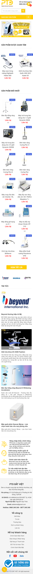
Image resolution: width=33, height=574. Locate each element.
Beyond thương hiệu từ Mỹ (11, 314)
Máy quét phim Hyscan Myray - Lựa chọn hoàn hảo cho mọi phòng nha (14, 425)
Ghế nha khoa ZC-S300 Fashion (13, 352)
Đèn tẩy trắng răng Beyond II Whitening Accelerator (16, 389)
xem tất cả (16, 267)
